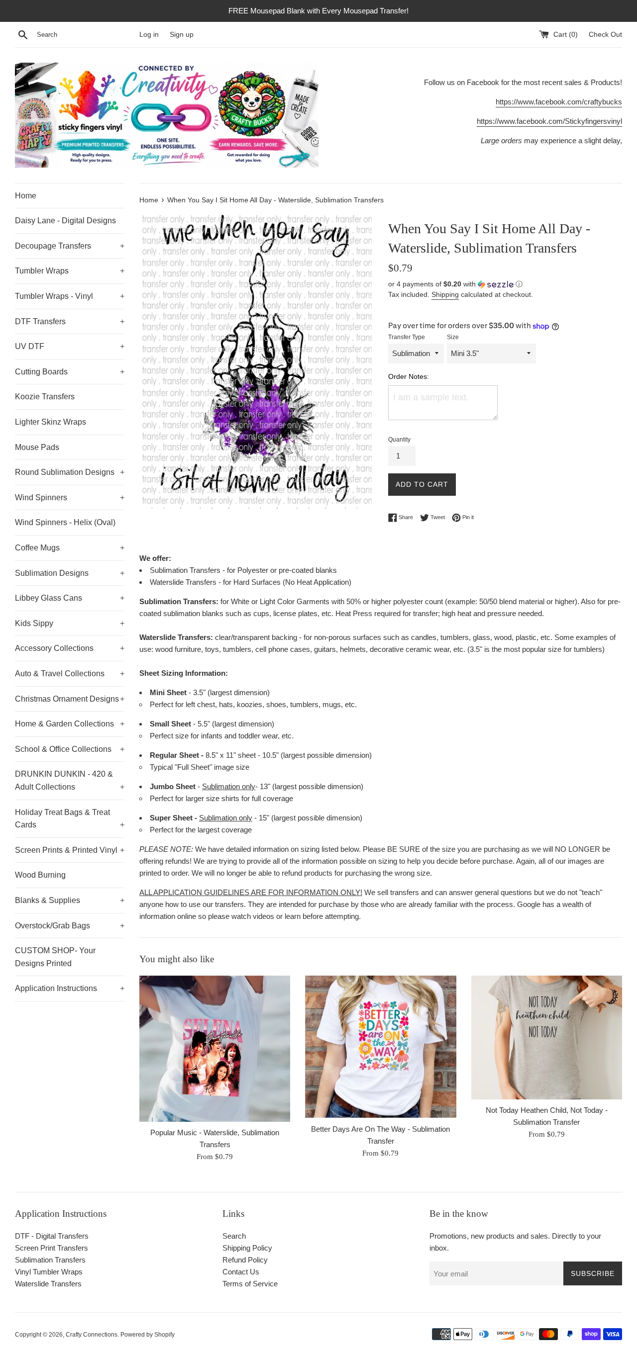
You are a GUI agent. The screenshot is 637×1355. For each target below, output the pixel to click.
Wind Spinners (69, 497)
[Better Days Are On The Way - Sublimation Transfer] (380, 1047)
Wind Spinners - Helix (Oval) (65, 522)
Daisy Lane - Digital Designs (65, 220)
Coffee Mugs (69, 547)
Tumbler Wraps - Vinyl (69, 296)
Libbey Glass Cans (69, 598)
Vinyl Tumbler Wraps (49, 1271)
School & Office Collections (69, 749)
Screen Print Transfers (51, 1248)
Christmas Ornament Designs (69, 699)
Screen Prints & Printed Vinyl (69, 850)
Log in (149, 34)
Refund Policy (245, 1260)
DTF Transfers (69, 321)
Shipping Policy (247, 1248)
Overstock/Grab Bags (69, 925)
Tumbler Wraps (69, 271)
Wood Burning (40, 875)
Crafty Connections (91, 1334)
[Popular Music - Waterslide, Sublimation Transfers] (214, 1049)
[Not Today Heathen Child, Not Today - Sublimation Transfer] (546, 1037)
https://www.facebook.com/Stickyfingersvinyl (549, 121)
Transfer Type (406, 337)
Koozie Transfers (45, 396)
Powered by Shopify (147, 1334)
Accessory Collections (69, 648)
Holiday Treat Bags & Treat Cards (69, 818)
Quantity (399, 439)
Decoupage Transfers (69, 246)
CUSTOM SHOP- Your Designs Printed (55, 957)
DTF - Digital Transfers (52, 1236)
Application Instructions (69, 988)
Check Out (605, 34)
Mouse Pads (37, 447)
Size (453, 337)
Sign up (182, 34)
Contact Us (240, 1271)
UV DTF (69, 346)
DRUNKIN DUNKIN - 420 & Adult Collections (69, 780)
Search (234, 1236)
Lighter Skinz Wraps (50, 422)
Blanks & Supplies (69, 900)
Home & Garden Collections (69, 724)
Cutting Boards (69, 371)
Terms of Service (250, 1283)
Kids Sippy (69, 623)
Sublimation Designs (69, 573)
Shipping (445, 294)
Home (25, 195)
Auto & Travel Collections (69, 673)
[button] (505, 284)
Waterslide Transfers (48, 1283)
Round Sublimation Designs (69, 472)
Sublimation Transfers (50, 1260)
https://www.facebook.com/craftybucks (559, 101)
